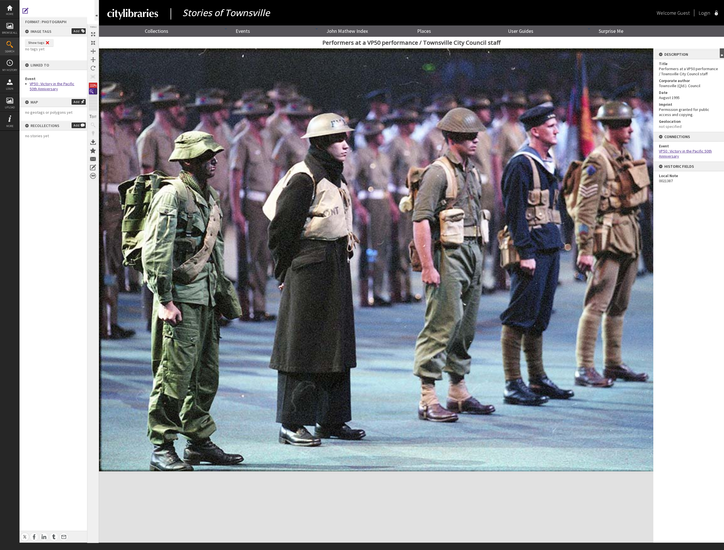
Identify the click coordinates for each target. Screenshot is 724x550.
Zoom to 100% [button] (93, 76)
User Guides (520, 31)
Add (76, 31)
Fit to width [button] (93, 51)
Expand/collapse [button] (722, 53)
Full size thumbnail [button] (93, 34)
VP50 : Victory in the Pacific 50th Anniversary (52, 86)
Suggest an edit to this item (25, 11)
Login (9, 89)
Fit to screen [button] (93, 42)
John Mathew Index (347, 31)
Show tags (36, 42)
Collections (156, 31)
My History (9, 70)
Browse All (9, 33)
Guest (683, 13)
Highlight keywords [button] (93, 133)
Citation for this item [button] (93, 176)
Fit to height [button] (93, 59)
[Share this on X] (24, 534)
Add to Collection (93, 150)
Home (9, 14)
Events (243, 31)
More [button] (9, 126)
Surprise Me (611, 31)
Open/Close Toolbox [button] (96, 10)
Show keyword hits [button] (93, 125)
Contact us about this (93, 159)
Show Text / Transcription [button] (93, 116)
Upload (10, 107)
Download (93, 142)
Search (9, 51)
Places (424, 31)
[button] (93, 91)
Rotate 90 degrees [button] (93, 68)
